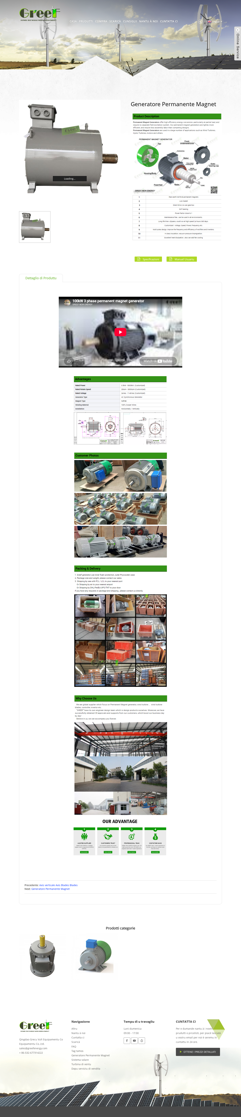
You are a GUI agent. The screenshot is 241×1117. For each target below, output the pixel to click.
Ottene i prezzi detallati (199, 1051)
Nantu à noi (148, 21)
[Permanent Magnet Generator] (42, 956)
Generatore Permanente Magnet (50, 889)
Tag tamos (77, 1051)
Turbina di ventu (81, 1064)
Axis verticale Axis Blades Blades (58, 885)
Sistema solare (80, 1059)
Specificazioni (151, 259)
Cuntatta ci (169, 21)
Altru (74, 1028)
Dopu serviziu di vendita (85, 1068)
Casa (73, 21)
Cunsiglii (130, 21)
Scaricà (115, 21)
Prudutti (86, 21)
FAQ (73, 1046)
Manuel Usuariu (184, 259)
